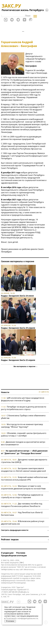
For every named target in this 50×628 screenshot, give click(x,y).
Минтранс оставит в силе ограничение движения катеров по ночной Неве (23, 487)
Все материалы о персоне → (25, 366)
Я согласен (10, 621)
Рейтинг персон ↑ (25, 539)
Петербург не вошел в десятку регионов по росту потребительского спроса (23, 408)
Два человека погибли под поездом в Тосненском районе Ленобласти (21, 504)
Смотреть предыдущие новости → (25, 530)
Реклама (20, 552)
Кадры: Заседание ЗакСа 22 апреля (18, 360)
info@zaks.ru (23, 592)
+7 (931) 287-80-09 (9, 592)
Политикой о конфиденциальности (22, 618)
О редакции (7, 552)
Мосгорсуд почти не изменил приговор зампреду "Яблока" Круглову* (22, 425)
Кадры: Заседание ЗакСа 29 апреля (18, 328)
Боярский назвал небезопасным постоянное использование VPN (24, 478)
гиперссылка (7, 569)
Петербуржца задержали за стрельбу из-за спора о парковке (22, 496)
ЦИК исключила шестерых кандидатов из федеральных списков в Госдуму (22, 399)
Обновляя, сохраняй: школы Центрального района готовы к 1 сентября (23, 434)
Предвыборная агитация (14, 555)
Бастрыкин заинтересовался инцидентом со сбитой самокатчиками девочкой (23, 469)
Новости (5, 392)
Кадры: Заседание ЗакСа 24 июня (17, 295)
